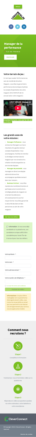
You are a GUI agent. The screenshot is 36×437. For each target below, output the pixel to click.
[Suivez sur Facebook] (11, 26)
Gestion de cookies (26, 434)
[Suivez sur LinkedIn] (24, 26)
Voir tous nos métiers (11, 217)
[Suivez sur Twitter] (17, 26)
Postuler (10, 57)
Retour (18, 7)
